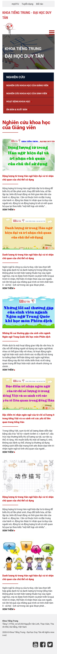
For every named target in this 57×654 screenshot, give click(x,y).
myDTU (15, 3)
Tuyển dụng (27, 3)
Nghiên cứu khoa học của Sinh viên (26, 93)
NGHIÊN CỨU (15, 77)
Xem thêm (7, 209)
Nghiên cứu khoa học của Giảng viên (27, 85)
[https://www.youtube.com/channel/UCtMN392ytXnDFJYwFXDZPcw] (36, 645)
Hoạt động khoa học (18, 101)
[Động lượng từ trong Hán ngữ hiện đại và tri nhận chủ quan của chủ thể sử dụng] (28, 154)
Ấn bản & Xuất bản (16, 109)
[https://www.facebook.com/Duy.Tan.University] (43, 645)
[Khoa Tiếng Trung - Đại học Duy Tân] (9, 28)
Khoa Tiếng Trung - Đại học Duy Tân (25, 632)
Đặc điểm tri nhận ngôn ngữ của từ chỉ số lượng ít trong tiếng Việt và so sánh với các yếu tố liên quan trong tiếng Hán (28, 418)
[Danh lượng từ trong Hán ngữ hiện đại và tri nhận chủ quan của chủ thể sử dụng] (28, 233)
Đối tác (39, 3)
